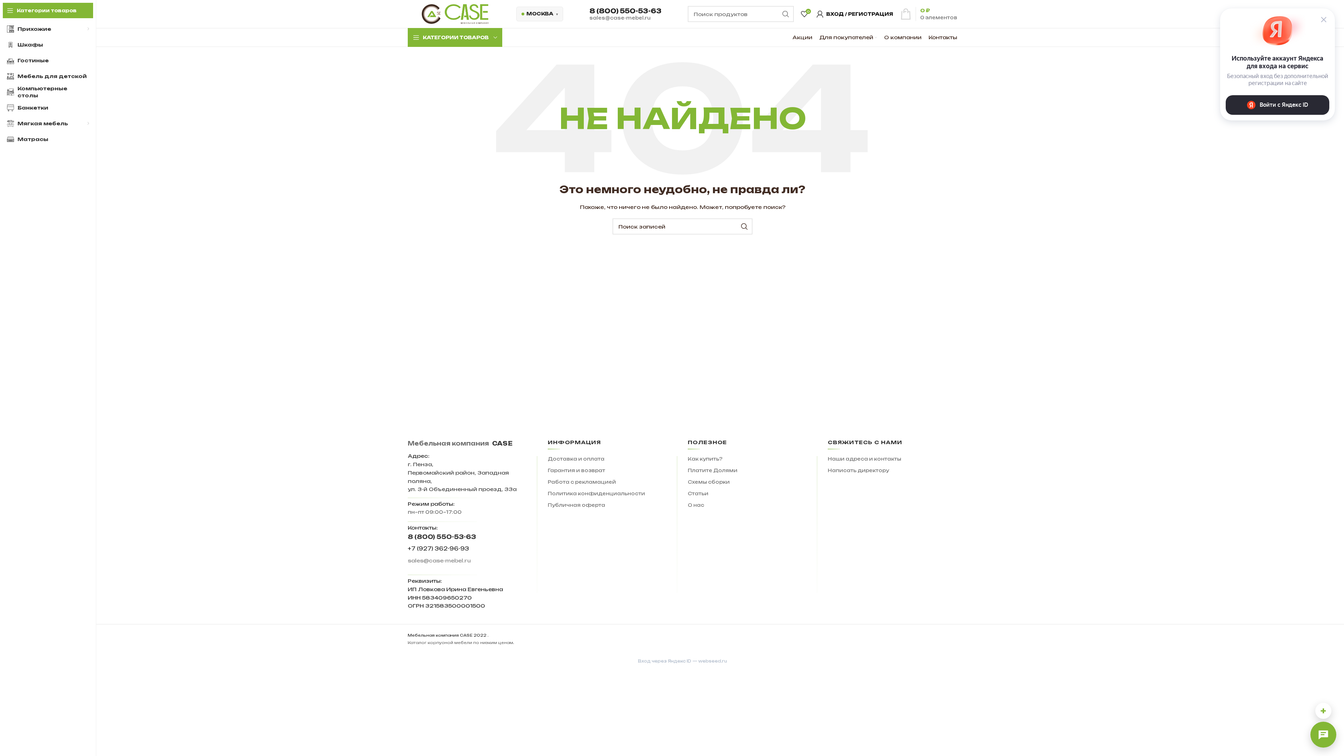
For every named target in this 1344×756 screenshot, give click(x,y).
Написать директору (858, 470)
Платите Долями (712, 470)
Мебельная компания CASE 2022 (447, 635)
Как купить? (705, 459)
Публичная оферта (576, 505)
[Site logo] (455, 13)
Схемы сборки (709, 482)
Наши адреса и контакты (864, 459)
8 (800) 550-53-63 (625, 11)
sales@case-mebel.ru (620, 18)
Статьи (698, 493)
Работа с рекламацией (582, 482)
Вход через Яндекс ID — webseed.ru (682, 661)
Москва (539, 13)
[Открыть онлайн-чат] (1323, 735)
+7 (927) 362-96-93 (438, 548)
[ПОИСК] (744, 226)
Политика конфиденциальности (596, 493)
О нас (696, 505)
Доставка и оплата (576, 459)
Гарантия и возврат (576, 470)
